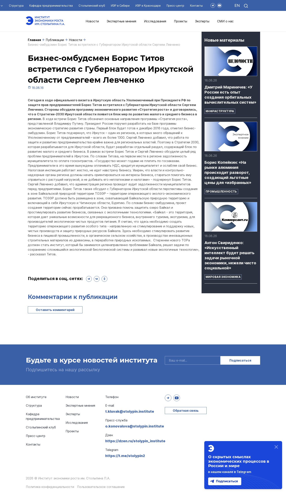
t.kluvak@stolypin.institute (129, 411)
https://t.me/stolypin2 (125, 456)
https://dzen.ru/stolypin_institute (135, 441)
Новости (92, 21)
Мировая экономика (223, 276)
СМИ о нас (225, 21)
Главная (34, 40)
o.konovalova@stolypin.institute (134, 426)
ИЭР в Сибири (120, 5)
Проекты (180, 21)
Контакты (196, 5)
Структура (16, 5)
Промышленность (221, 191)
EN (237, 5)
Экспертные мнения (121, 21)
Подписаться (240, 360)
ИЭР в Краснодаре (148, 5)
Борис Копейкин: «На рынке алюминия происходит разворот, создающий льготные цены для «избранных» (227, 172)
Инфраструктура (220, 111)
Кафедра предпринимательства (51, 5)
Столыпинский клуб (92, 5)
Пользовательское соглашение (101, 487)
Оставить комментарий (55, 310)
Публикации (55, 40)
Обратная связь (186, 410)
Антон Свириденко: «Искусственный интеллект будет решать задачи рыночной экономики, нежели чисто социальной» (230, 255)
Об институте (36, 397)
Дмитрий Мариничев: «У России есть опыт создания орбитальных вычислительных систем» (230, 95)
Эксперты (202, 21)
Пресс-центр (175, 5)
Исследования (155, 21)
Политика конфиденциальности (50, 487)
